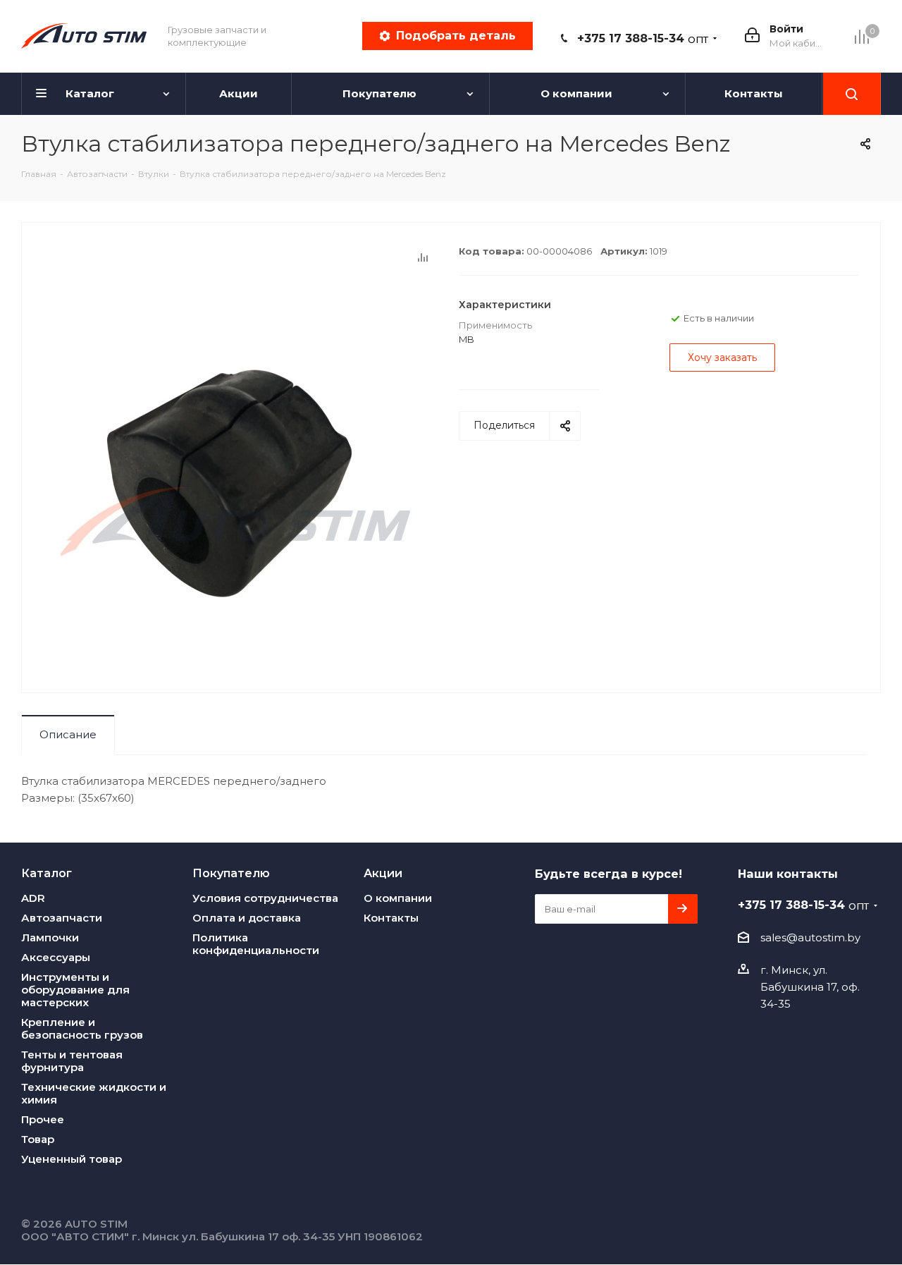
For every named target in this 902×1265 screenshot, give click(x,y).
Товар (37, 1139)
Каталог (46, 873)
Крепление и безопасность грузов (82, 1028)
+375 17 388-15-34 (642, 38)
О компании (398, 898)
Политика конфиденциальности (255, 944)
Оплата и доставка (246, 917)
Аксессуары (55, 957)
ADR (33, 898)
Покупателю (231, 873)
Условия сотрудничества (265, 898)
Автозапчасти (61, 917)
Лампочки (50, 937)
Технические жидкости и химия (93, 1093)
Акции (383, 873)
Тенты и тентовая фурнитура (72, 1061)
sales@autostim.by (810, 937)
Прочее (42, 1119)
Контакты (391, 917)
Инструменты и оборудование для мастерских (75, 989)
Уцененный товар (71, 1159)
